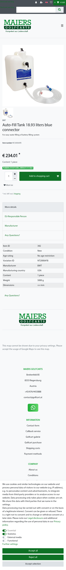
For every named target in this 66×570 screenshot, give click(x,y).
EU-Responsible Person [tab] (16, 216)
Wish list (9, 185)
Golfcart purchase (33, 443)
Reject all (33, 557)
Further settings (10, 544)
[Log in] (36, 2)
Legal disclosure (35, 518)
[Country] (46, 2)
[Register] (41, 2)
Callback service (33, 431)
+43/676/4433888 (33, 392)
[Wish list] (51, 2)
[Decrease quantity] (14, 178)
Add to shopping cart (39, 176)
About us (33, 470)
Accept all (33, 551)
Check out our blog (7, 2)
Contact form (33, 426)
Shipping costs (33, 448)
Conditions (33, 475)
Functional (13, 541)
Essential (12, 530)
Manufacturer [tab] (11, 226)
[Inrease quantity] (14, 174)
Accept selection (33, 564)
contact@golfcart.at (33, 397)
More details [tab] (10, 207)
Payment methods (33, 454)
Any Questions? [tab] (12, 235)
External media (15, 537)
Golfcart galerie (33, 437)
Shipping (17, 194)
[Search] (59, 10)
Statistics (12, 534)
